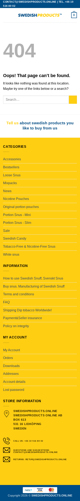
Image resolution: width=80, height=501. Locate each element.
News (7, 191)
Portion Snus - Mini (17, 215)
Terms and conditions (18, 294)
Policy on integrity (16, 326)
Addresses (11, 373)
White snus (11, 254)
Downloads (11, 366)
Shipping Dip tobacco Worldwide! (27, 310)
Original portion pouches (21, 207)
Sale (6, 230)
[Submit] (73, 100)
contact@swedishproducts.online (29, 1)
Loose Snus (12, 175)
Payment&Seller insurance (22, 318)
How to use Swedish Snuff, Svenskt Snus (33, 278)
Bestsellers (11, 167)
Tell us (12, 123)
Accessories (12, 159)
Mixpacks (10, 183)
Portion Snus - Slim (17, 222)
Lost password (13, 389)
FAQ (6, 302)
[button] (5, 15)
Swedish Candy (14, 238)
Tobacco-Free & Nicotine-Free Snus (29, 246)
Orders (8, 358)
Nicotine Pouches (16, 199)
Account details (14, 381)
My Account (11, 350)
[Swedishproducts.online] (40, 15)
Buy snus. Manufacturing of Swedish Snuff (33, 286)
